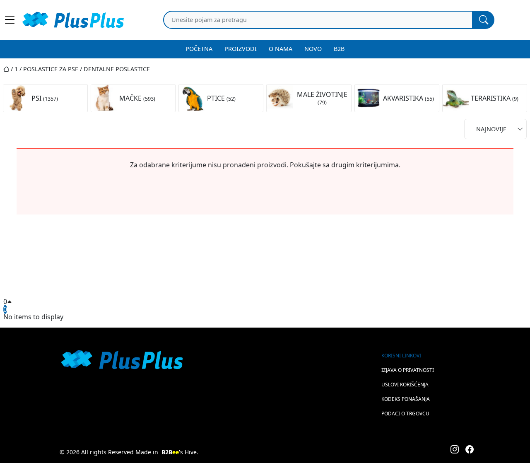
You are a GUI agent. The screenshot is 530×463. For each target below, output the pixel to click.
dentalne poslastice (117, 69)
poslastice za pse (50, 69)
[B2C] (73, 19)
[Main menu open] (10, 20)
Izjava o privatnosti (407, 370)
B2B (339, 49)
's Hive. (179, 452)
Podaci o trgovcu (405, 413)
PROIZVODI (240, 49)
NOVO (313, 49)
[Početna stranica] (8, 69)
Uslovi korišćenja (405, 384)
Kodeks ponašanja (405, 399)
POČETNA (199, 49)
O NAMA (280, 49)
